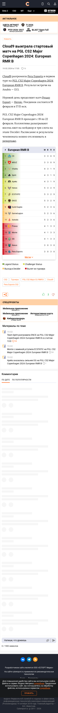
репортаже (9, 141)
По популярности (21, 380)
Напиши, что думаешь (15, 640)
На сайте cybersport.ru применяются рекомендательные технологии (29, 673)
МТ (22, 11)
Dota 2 (5, 11)
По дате (6, 380)
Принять (29, 693)
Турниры (15, 280)
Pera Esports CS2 (11, 284)
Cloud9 (50, 280)
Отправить (53, 640)
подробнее (39, 683)
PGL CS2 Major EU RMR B (32, 280)
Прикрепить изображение (47, 640)
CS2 (14, 11)
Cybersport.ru (22, 709)
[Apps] (42, 4)
